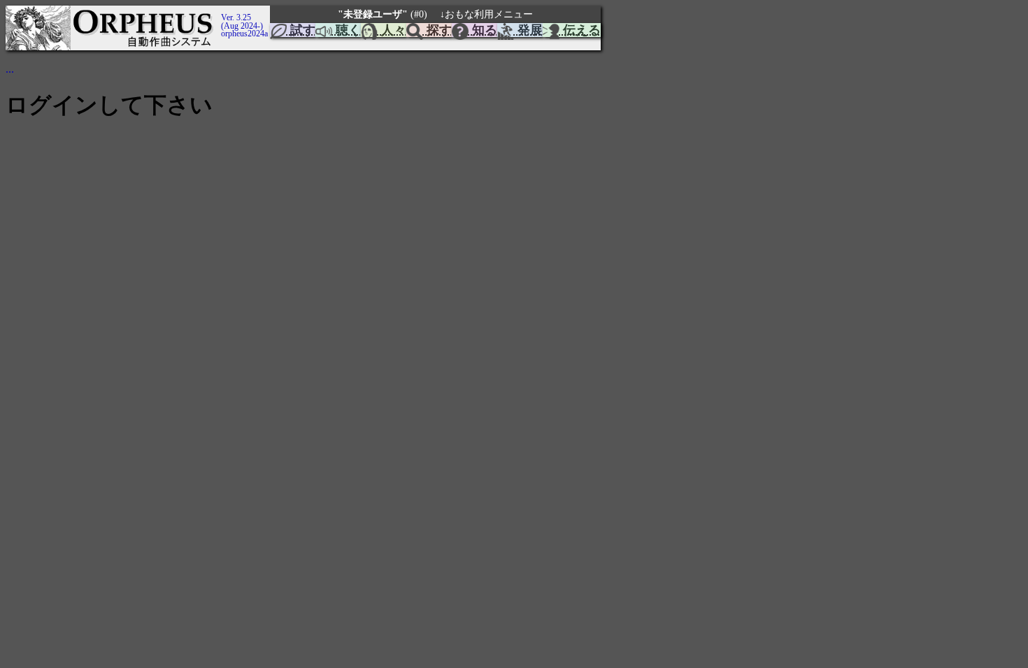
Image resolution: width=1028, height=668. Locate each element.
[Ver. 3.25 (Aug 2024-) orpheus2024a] (219, 9)
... (10, 69)
